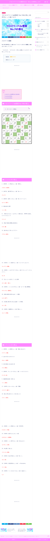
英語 (43, 26)
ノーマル (43, 23)
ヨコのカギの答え (8, 96)
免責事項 (13, 539)
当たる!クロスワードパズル (42, 38)
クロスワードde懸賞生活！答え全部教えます (25, 2)
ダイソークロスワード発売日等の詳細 (43, 34)
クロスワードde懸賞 (42, 21)
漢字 (43, 25)
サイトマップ (6, 8)
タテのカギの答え (8, 97)
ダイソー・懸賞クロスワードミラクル (42, 30)
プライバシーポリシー (6, 539)
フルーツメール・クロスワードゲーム (42, 46)
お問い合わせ (40, 5)
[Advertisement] (17, 77)
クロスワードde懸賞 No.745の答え (12, 94)
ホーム (4, 5)
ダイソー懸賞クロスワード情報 (27, 5)
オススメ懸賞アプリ (13, 5)
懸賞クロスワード (42, 42)
